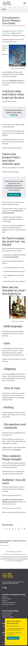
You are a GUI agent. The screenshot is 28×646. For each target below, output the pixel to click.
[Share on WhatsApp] (6, 529)
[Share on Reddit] (21, 529)
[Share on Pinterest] (9, 529)
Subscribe (14, 115)
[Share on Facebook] (3, 529)
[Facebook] (3, 588)
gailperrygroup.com (19, 560)
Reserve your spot (13, 638)
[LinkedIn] (6, 588)
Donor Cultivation (20, 25)
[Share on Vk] (18, 529)
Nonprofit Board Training (8, 604)
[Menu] (24, 3)
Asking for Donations (8, 25)
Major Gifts (4, 600)
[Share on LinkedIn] (12, 529)
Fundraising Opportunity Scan (9, 602)
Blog (4, 9)
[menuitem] (24, 3)
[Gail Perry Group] (11, 3)
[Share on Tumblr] (15, 529)
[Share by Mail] (24, 529)
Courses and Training (7, 613)
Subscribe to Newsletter (7, 617)
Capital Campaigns (6, 598)
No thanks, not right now (12, 642)
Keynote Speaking (6, 615)
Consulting (4, 597)
